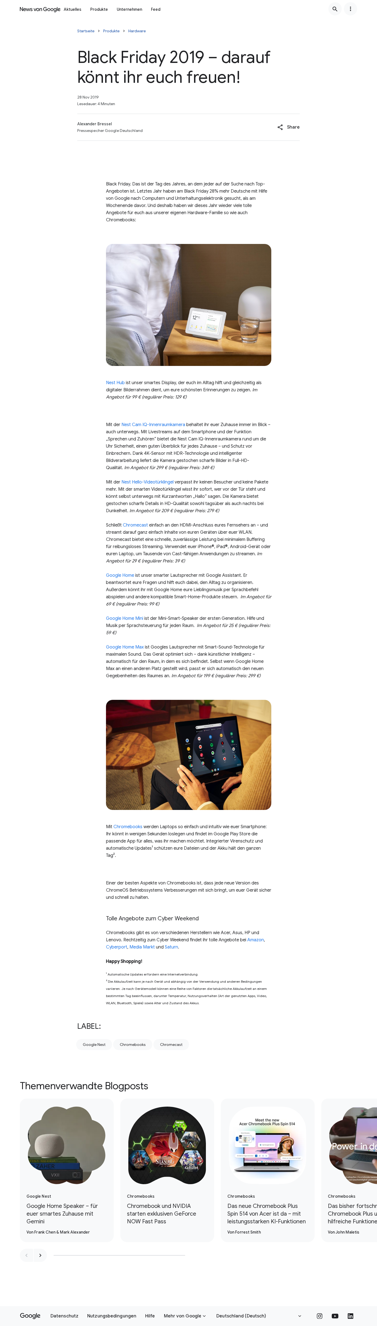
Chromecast (135, 525)
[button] (288, 127)
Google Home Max (125, 647)
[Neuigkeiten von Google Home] (40, 8)
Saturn (171, 947)
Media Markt (142, 947)
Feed (155, 9)
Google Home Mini (124, 618)
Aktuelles (72, 9)
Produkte (99, 9)
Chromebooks (127, 827)
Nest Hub (115, 383)
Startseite (85, 30)
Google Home (120, 575)
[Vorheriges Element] (26, 1255)
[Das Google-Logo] (30, 1316)
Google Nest (94, 1044)
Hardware (137, 30)
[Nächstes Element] (40, 1255)
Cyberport (116, 947)
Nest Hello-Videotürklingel (147, 482)
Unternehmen (129, 9)
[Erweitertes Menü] (350, 8)
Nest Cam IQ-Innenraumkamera (153, 424)
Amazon (255, 940)
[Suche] (335, 8)
